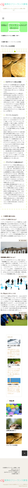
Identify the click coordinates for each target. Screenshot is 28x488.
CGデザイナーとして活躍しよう (12, 472)
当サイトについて (15, 469)
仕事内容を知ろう (11, 430)
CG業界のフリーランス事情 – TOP (11, 467)
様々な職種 (9, 416)
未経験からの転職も (13, 384)
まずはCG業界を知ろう (14, 470)
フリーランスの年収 (11, 445)
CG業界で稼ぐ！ (16, 473)
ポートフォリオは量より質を (14, 365)
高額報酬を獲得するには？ (8, 257)
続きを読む (24, 240)
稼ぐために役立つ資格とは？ (14, 346)
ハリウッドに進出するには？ (9, 219)
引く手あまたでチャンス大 (8, 293)
